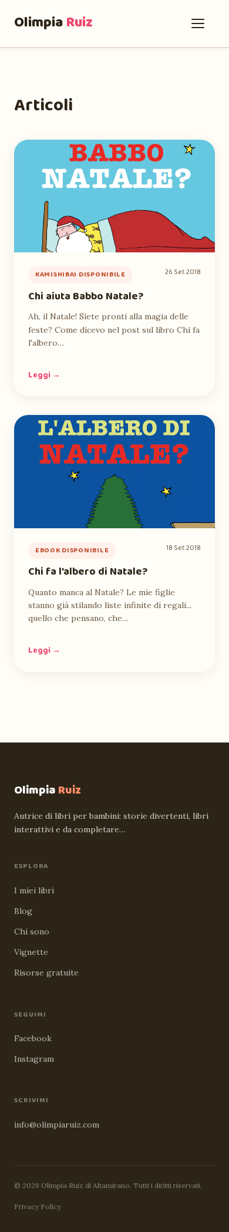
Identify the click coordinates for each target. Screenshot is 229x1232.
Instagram (34, 1059)
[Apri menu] (201, 23)
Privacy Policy (37, 1206)
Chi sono (31, 931)
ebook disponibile (72, 550)
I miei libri (34, 890)
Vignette (31, 952)
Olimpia (53, 22)
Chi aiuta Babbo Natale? (85, 296)
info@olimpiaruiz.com (56, 1124)
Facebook (33, 1038)
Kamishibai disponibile (80, 274)
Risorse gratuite (46, 972)
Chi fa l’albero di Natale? (87, 571)
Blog (23, 911)
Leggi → (44, 375)
